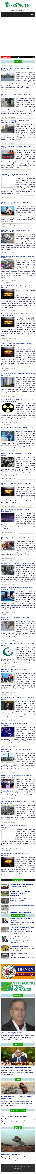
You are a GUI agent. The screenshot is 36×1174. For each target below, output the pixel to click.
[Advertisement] (18, 36)
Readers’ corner (18, 1110)
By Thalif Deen (7, 281)
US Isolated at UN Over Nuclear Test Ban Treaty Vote (17, 428)
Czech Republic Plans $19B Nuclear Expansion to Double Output (18, 374)
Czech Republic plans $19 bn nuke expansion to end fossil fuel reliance (17, 400)
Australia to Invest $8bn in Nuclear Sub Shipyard (17, 563)
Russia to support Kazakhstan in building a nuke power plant (17, 750)
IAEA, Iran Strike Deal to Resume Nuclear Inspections (15, 618)
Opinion (18, 1128)
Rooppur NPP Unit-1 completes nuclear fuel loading (15, 95)
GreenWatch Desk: (8, 197)
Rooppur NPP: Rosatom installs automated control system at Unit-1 (15, 121)
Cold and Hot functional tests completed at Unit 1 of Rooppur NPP (17, 802)
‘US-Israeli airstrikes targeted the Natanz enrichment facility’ (14, 175)
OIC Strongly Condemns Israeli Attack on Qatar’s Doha (17, 644)
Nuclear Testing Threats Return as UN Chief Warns (16, 484)
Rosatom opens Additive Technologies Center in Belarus (17, 454)
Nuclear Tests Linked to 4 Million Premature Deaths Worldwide (15, 203)
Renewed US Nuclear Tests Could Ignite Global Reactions (17, 287)
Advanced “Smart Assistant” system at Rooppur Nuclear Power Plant (17, 69)
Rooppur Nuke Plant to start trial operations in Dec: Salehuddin (16, 510)
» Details (27, 88)
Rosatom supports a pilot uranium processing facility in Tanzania (16, 776)
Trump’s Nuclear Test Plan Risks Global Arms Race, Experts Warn (16, 344)
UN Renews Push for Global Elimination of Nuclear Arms (15, 538)
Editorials (18, 1044)
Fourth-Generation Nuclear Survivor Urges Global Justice (17, 698)
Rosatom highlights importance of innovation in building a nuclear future (17, 588)
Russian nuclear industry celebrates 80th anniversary (14, 724)
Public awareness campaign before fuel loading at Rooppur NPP (17, 257)
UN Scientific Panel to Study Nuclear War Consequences (15, 854)
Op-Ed (18, 1079)
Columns (18, 995)
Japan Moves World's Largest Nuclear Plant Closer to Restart (15, 231)
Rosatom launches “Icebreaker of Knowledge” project (16, 147)
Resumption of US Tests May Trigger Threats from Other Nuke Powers (18, 315)
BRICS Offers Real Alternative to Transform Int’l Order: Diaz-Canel (17, 670)
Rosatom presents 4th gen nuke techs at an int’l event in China (17, 826)
